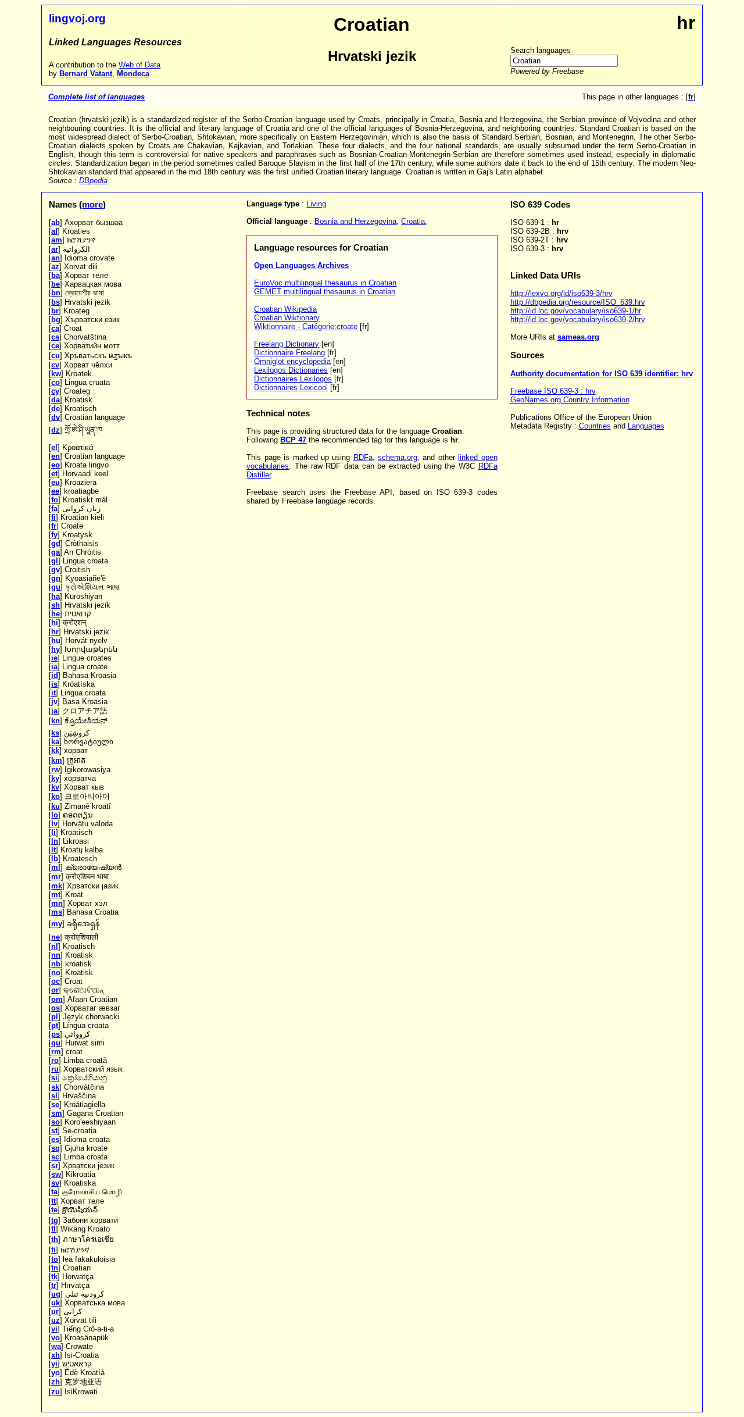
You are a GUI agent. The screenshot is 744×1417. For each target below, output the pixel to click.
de (55, 408)
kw (56, 373)
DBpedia (93, 180)
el (54, 447)
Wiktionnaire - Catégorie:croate (305, 326)
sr (54, 1165)
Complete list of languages (96, 96)
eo (55, 465)
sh (55, 605)
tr (53, 1285)
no (55, 972)
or (55, 990)
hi (54, 622)
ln (54, 841)
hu (55, 640)
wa (56, 1346)
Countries (595, 426)
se (55, 1104)
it (53, 692)
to (54, 1259)
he (55, 613)
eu (55, 482)
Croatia (413, 221)
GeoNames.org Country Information (569, 399)
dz (55, 430)
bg (55, 319)
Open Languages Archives (301, 265)
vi (54, 1329)
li (53, 832)
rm (56, 1051)
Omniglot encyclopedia (292, 361)
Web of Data (139, 64)
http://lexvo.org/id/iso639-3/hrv (561, 293)
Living (316, 203)
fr (53, 526)
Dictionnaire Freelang (289, 352)
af (54, 231)
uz (55, 1320)
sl (54, 1095)
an (55, 258)
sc (55, 1156)
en (55, 456)
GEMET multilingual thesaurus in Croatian (324, 291)
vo (55, 1337)
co (55, 382)
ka (55, 741)
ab (55, 222)
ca (55, 328)
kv (55, 787)
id (54, 675)
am (56, 239)
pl (54, 1016)
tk (54, 1276)
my (56, 923)
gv (55, 569)
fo (54, 499)
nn (55, 955)
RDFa (363, 457)
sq (55, 1148)
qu (55, 1042)
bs (55, 302)
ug (55, 1294)
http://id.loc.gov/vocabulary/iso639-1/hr (575, 310)
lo (54, 815)
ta (54, 1191)
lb (54, 858)
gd (55, 543)
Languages (646, 426)
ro (55, 1060)
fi (53, 517)
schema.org (397, 457)
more (92, 204)
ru (55, 1069)
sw (56, 1174)
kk (55, 750)
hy (55, 649)
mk (56, 885)
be (55, 284)
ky (55, 778)
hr (55, 631)
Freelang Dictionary (286, 344)
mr (56, 876)
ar (54, 249)
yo (55, 1372)
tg (54, 1220)
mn (57, 903)
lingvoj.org (77, 18)
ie (54, 658)
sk (55, 1087)
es (55, 1139)
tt (53, 1201)
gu (55, 587)
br (55, 310)
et (54, 473)
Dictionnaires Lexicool (291, 387)
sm (56, 1113)
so (55, 1122)
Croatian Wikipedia (285, 309)
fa (54, 508)
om (57, 999)
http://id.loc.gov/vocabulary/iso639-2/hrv (577, 319)
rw (55, 769)
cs (55, 337)
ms (56, 912)
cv (55, 365)
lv (54, 823)
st (54, 1130)
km (56, 760)
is (54, 684)
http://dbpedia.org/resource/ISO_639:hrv (577, 302)
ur (55, 1311)
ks (55, 733)
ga (55, 552)
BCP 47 (293, 440)
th (54, 1239)
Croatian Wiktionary (287, 317)
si (54, 1077)
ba (55, 275)
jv (54, 701)
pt (54, 1025)
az (55, 266)
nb (55, 963)
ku (55, 806)
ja (54, 710)
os (55, 1008)
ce (55, 345)
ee (55, 491)
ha (55, 596)
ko (55, 796)
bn (55, 292)
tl (53, 1229)
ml (55, 867)
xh (55, 1355)
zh (55, 1381)
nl (54, 946)
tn (54, 1267)
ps (55, 1034)
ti (53, 1249)
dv (55, 417)
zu (55, 1391)
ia (54, 666)
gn (55, 578)
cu (55, 355)
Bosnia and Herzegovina (355, 221)
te (54, 1209)
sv (55, 1183)
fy (54, 534)
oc (55, 981)
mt (55, 894)
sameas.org (578, 337)
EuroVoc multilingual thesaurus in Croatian (325, 283)
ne (55, 937)
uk (55, 1302)
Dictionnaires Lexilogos (293, 378)
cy (55, 391)
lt (53, 849)
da (55, 399)
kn (55, 720)
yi (54, 1363)
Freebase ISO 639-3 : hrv (553, 391)
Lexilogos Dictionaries (291, 370)
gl (54, 560)
